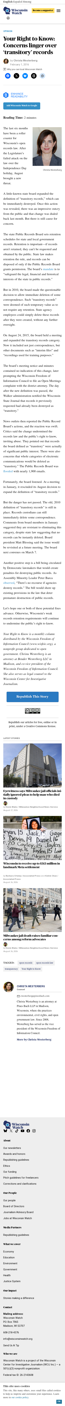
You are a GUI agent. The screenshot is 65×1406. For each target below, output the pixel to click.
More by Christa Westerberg (34, 1040)
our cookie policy (19, 1397)
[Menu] (59, 10)
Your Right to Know (31, 969)
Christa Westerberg (25, 60)
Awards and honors (14, 1154)
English (7, 2)
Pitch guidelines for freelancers (20, 1178)
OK (59, 1401)
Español (17, 2)
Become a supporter (43, 10)
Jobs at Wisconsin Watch (17, 1218)
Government (10, 1269)
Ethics (6, 1166)
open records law (44, 963)
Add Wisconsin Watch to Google (21, 106)
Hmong (27, 2)
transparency (11, 969)
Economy (8, 1251)
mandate (48, 269)
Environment (10, 1263)
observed (8, 583)
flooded (8, 471)
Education (9, 1257)
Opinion (7, 31)
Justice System (11, 1281)
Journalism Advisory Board (18, 1212)
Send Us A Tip (11, 1345)
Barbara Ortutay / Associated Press (23, 875)
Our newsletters (12, 1148)
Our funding (9, 1172)
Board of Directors (13, 1206)
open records (25, 963)
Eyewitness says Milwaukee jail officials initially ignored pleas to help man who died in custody (32, 795)
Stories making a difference (18, 1298)
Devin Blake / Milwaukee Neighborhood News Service (32, 807)
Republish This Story (32, 696)
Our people (9, 1200)
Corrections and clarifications (19, 1184)
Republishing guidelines (16, 1160)
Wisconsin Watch (13, 1318)
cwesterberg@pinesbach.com (34, 996)
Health (7, 1275)
